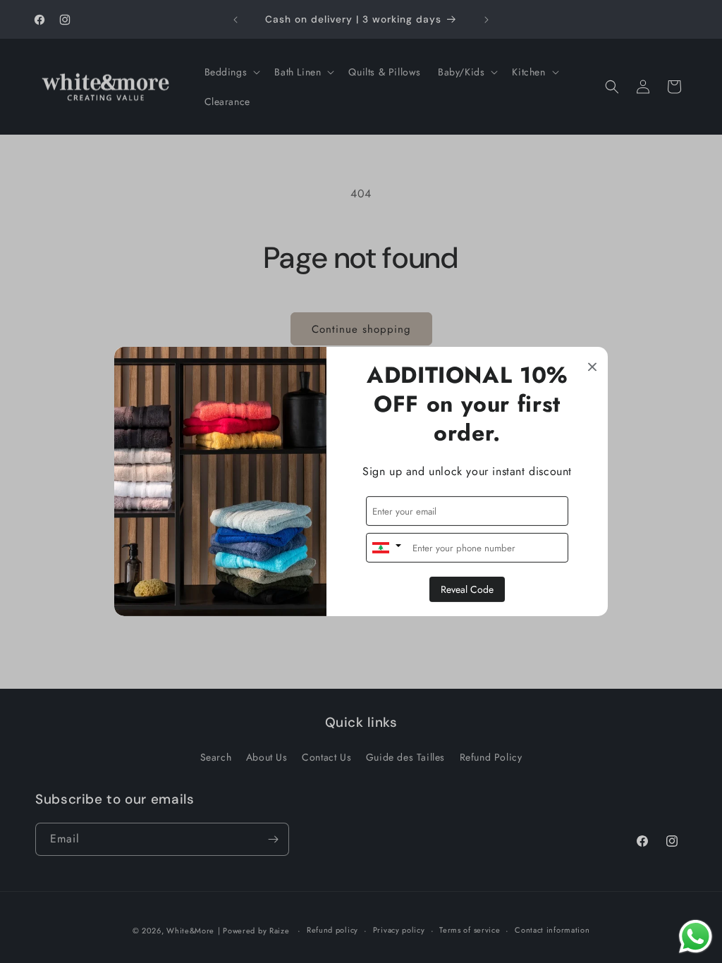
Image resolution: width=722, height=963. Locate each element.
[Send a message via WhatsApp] (695, 936)
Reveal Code (467, 589)
